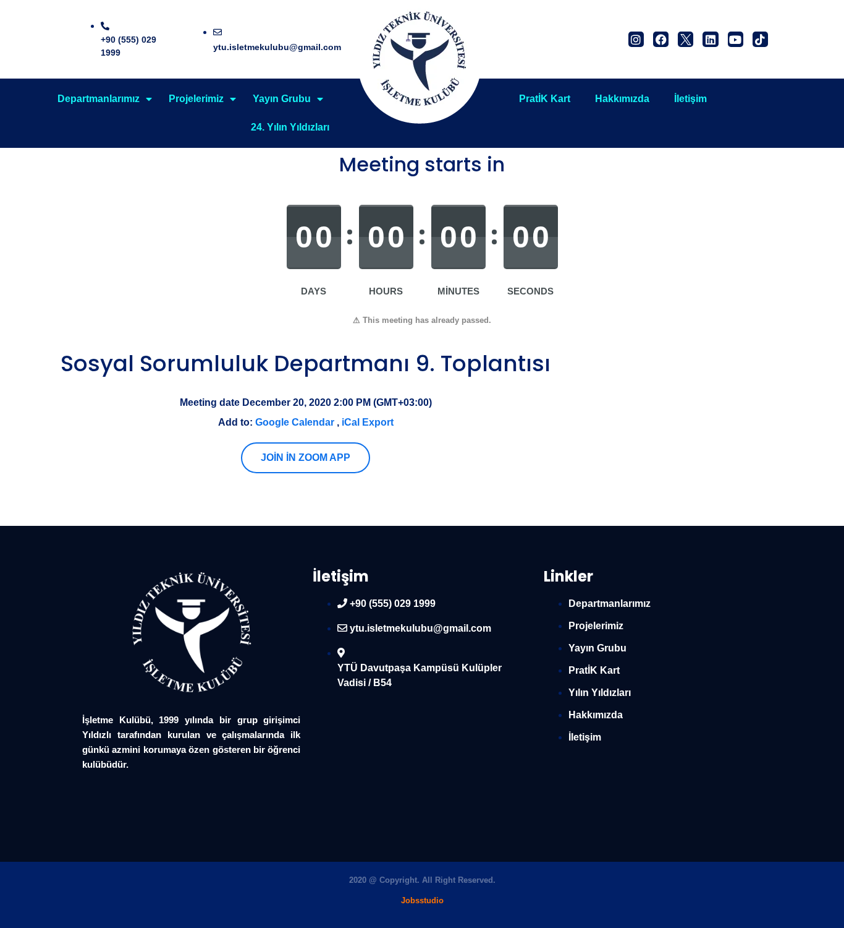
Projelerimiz (196, 98)
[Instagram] (636, 39)
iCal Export (368, 422)
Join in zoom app (305, 457)
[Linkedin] (710, 39)
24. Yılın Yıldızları (290, 127)
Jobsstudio (422, 900)
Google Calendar (294, 422)
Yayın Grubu (282, 98)
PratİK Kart (544, 98)
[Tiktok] (760, 39)
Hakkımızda (622, 98)
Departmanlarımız (98, 98)
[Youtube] (735, 39)
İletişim (690, 98)
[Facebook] (661, 39)
